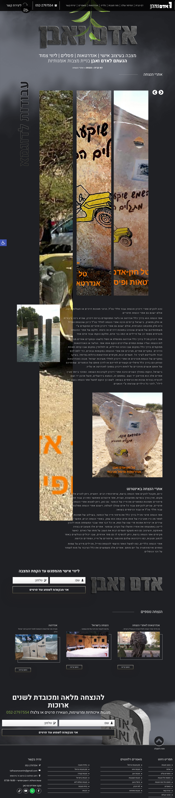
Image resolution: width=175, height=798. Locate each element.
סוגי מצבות (114, 5)
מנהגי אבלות (166, 794)
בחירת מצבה (82, 765)
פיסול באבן (136, 782)
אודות (168, 769)
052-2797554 (17, 712)
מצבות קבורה (82, 773)
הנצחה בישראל (100, 625)
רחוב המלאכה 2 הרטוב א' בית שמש (23, 775)
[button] (3, 242)
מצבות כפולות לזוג (80, 782)
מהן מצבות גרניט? (133, 765)
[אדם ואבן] (161, 5)
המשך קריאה (125, 667)
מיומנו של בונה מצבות (163, 782)
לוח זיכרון (136, 786)
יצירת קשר (71, 5)
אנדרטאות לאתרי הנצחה (146, 625)
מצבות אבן (136, 773)
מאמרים (82, 5)
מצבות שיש (136, 769)
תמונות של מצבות (164, 777)
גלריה (103, 5)
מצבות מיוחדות (134, 790)
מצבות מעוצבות (134, 777)
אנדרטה (52, 625)
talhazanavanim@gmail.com (23, 770)
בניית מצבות (82, 786)
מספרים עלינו (166, 773)
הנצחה (89, 68)
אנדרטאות (93, 5)
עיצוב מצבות (166, 765)
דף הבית (139, 5)
